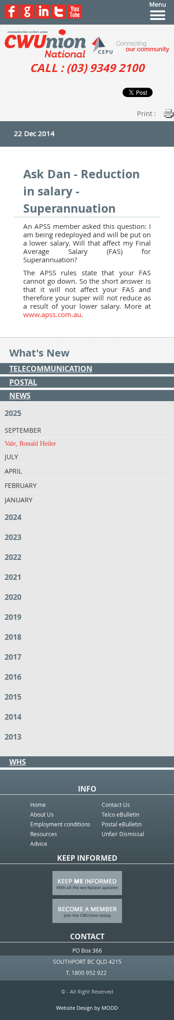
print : (146, 113)
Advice (38, 843)
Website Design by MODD (87, 1007)
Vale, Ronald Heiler (30, 443)
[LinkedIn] (43, 16)
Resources (43, 834)
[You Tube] (75, 16)
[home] (87, 43)
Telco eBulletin (120, 814)
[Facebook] (12, 16)
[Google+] (27, 16)
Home (38, 804)
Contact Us (116, 804)
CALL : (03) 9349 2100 (87, 68)
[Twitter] (59, 16)
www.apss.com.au (52, 314)
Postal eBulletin (122, 824)
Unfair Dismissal (123, 834)
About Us (42, 814)
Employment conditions (60, 824)
